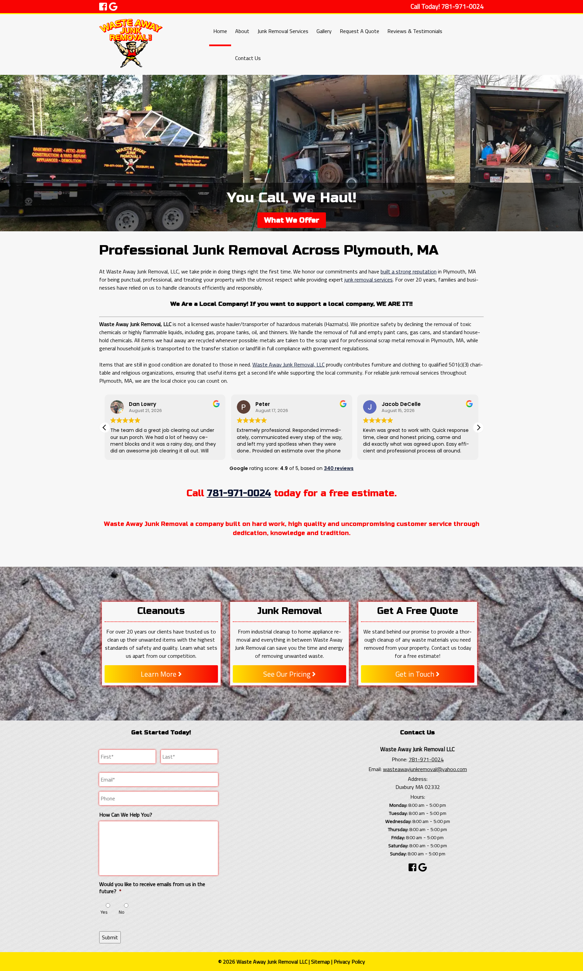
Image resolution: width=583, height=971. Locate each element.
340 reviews (339, 468)
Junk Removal (289, 611)
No (121, 912)
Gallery (324, 31)
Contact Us (248, 58)
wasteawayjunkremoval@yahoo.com (425, 769)
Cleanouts (161, 611)
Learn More (159, 674)
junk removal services (368, 279)
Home (220, 31)
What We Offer (291, 220)
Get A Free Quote (417, 611)
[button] (478, 427)
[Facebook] (412, 867)
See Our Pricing (287, 674)
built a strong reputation (409, 271)
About (242, 31)
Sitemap (320, 962)
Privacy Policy (349, 962)
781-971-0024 (239, 493)
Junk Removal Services (282, 31)
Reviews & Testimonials (414, 31)
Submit (110, 937)
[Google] (422, 867)
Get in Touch (415, 674)
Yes (104, 912)
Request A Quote (359, 31)
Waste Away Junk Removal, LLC (288, 364)
